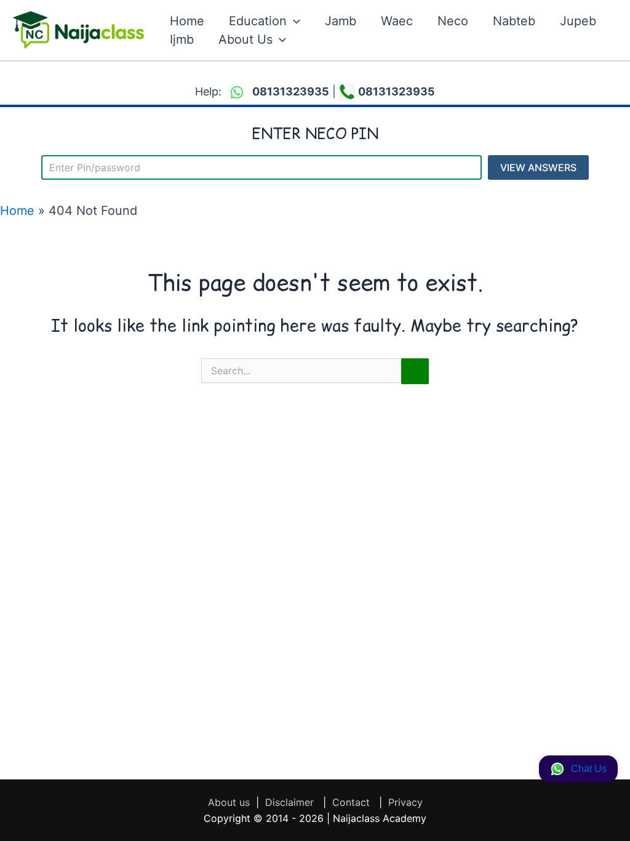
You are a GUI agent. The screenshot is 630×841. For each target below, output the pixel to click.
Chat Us (589, 768)
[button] (293, 21)
